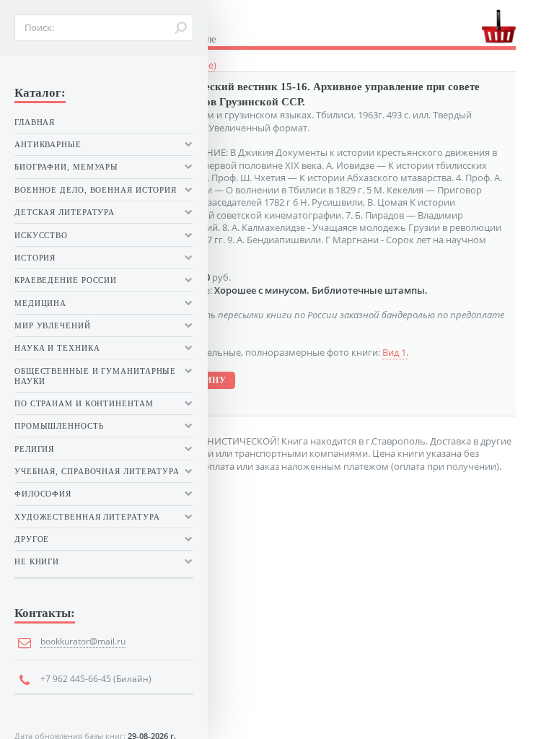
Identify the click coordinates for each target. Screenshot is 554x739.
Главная (34, 122)
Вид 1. (395, 352)
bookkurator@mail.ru (83, 641)
